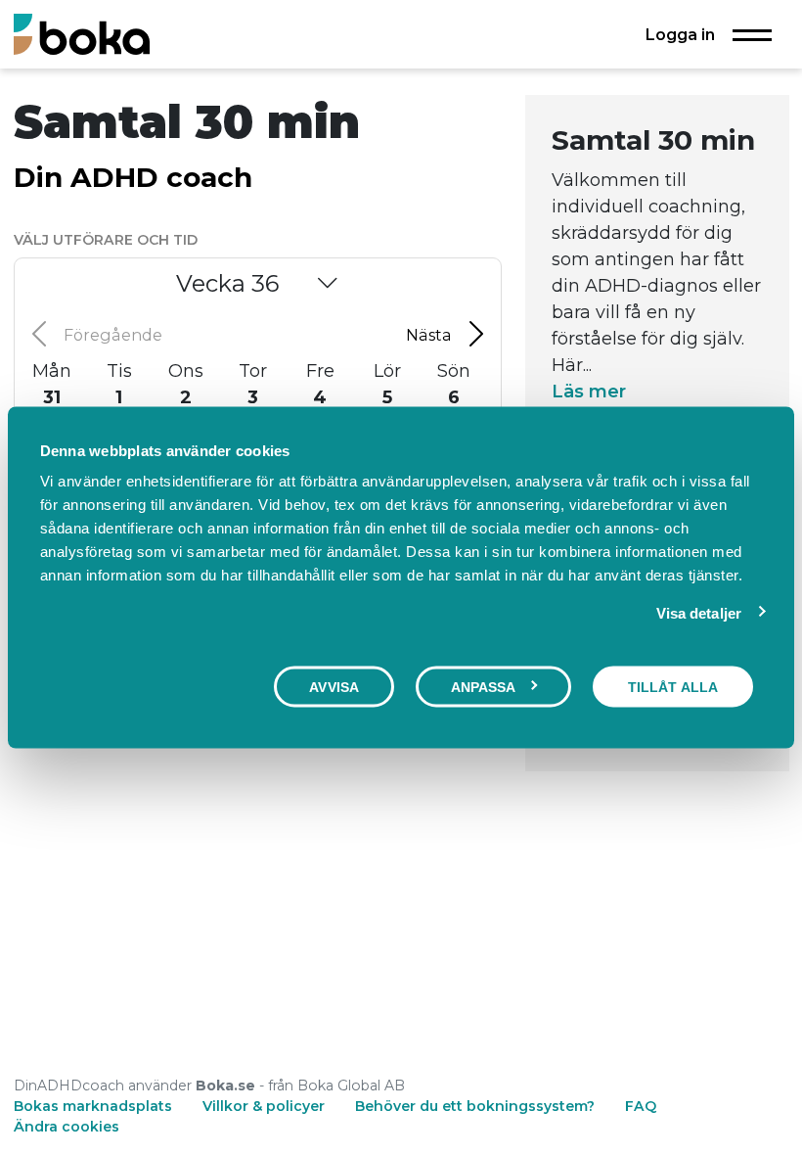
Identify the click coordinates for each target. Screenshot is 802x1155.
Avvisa (334, 686)
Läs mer (589, 391)
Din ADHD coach (133, 177)
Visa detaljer (698, 612)
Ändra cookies (66, 1126)
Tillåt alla (673, 686)
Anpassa (483, 686)
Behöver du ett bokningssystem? (475, 1106)
